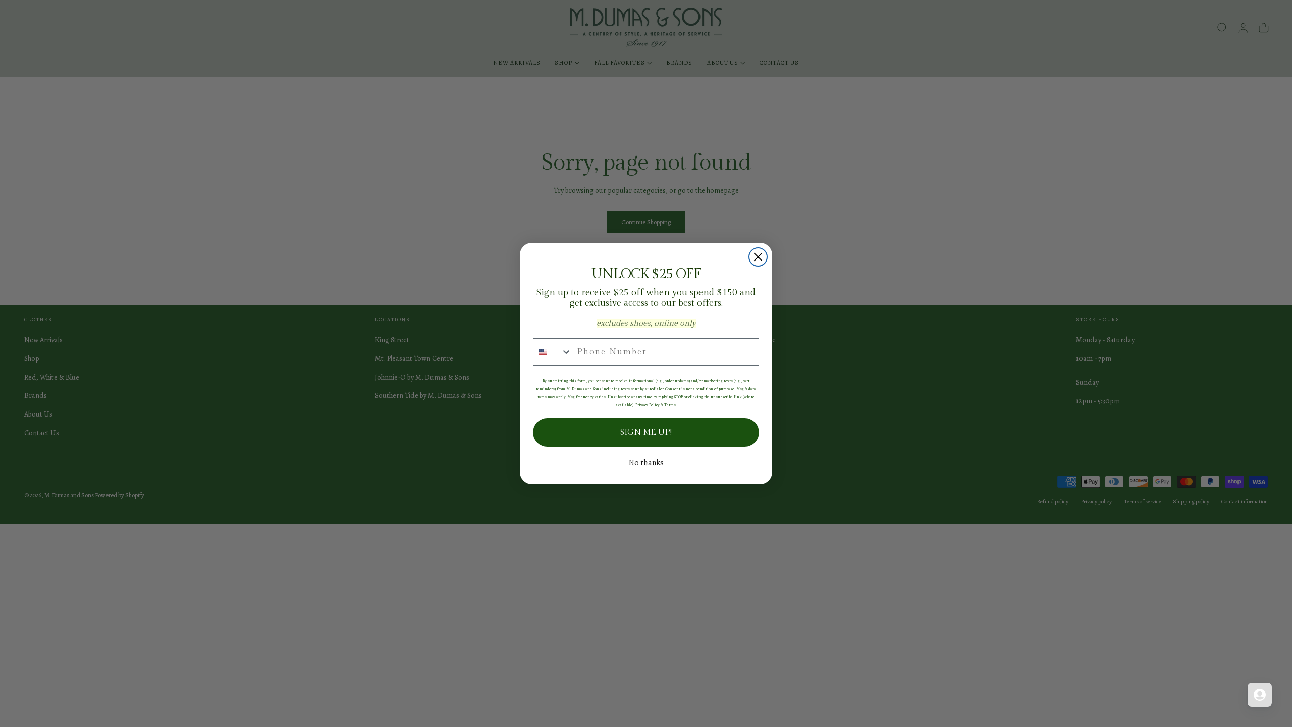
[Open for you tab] (1260, 695)
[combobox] (552, 352)
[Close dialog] (758, 257)
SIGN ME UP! (646, 432)
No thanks (646, 463)
